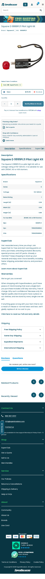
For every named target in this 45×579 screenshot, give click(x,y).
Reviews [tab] (5, 358)
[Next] (42, 148)
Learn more (10, 140)
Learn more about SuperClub (14, 268)
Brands (4, 520)
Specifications (25, 148)
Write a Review (26, 369)
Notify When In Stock (33, 104)
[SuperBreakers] (9, 4)
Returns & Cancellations (11, 484)
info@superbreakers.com (15, 421)
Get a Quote (6, 452)
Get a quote (10, 127)
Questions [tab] (17, 358)
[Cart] (37, 4)
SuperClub (39, 148)
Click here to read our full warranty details (20, 314)
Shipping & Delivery (9, 489)
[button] (27, 546)
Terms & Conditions (9, 562)
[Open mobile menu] (42, 4)
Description (10, 148)
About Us (5, 515)
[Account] (31, 4)
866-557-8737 (10, 416)
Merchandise (6, 463)
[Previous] (33, 381)
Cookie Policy (39, 562)
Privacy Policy (25, 562)
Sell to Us (5, 458)
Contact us (9, 427)
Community (6, 510)
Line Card (5, 525)
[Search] (40, 10)
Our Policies (6, 479)
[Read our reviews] (22, 554)
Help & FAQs (6, 494)
